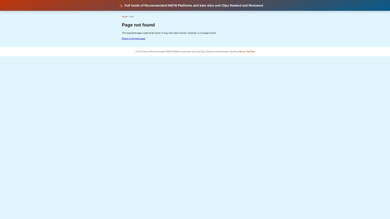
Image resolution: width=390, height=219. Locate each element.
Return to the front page (133, 38)
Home (125, 16)
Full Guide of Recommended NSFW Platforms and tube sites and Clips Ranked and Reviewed (191, 5)
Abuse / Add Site (247, 51)
